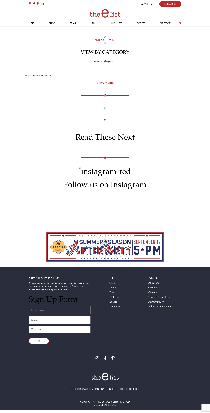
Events (113, 301)
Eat (111, 278)
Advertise (153, 278)
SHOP (52, 23)
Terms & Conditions (159, 297)
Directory (114, 306)
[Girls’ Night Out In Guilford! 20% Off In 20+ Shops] (125, 199)
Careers (152, 292)
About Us (153, 282)
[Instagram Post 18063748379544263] (85, 195)
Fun (111, 292)
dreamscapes (108, 405)
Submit (39, 340)
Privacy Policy (156, 301)
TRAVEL (74, 23)
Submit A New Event (160, 306)
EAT (32, 23)
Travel (112, 287)
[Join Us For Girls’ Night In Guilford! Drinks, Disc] (165, 206)
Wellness (114, 297)
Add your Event (105, 39)
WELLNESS (116, 23)
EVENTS (141, 23)
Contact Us (154, 287)
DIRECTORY (166, 23)
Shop (112, 282)
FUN (94, 23)
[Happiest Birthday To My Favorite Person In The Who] (44, 196)
